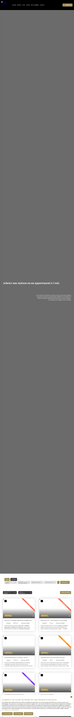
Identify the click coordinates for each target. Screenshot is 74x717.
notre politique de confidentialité (10, 710)
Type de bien (7, 581)
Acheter (19, 5)
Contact (42, 5)
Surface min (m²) (49, 582)
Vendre (28, 5)
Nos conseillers (35, 5)
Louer (23, 5)
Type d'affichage (7, 591)
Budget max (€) (36, 582)
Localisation (21, 581)
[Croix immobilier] (5, 5)
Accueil (14, 5)
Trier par (20, 591)
